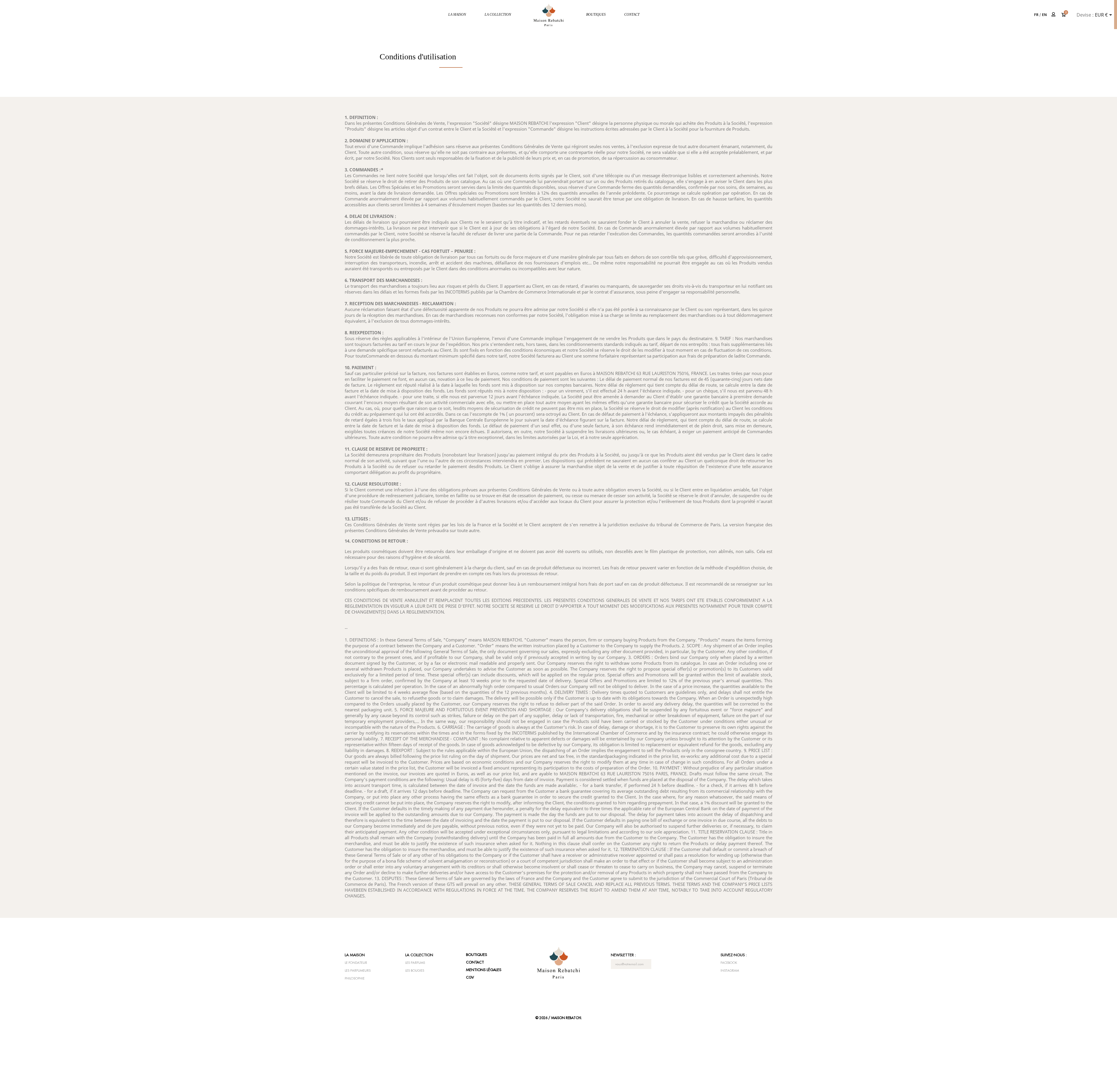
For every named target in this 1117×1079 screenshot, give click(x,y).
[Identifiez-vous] (1053, 14)
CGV (470, 977)
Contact (632, 15)
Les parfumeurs (358, 970)
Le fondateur (356, 963)
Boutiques (596, 15)
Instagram (730, 970)
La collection (498, 15)
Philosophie (354, 978)
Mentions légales (483, 969)
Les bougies (414, 970)
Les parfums (415, 963)
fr (1036, 14)
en (1044, 14)
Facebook (729, 963)
